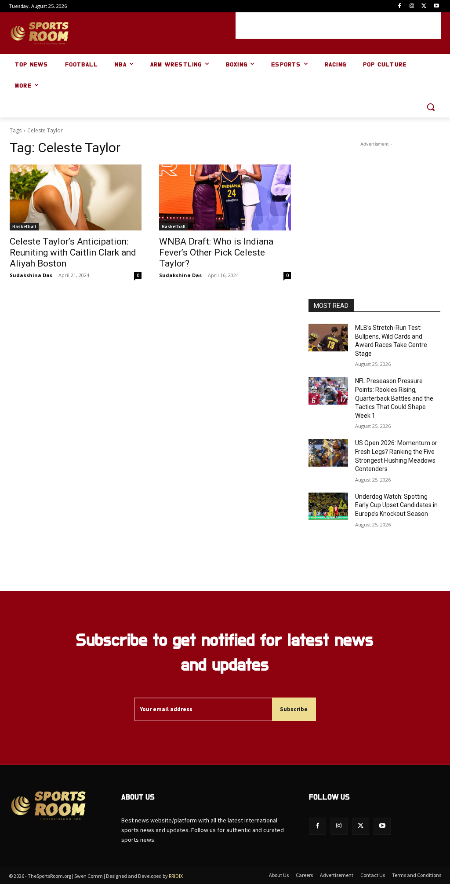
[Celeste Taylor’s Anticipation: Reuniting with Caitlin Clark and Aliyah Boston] (76, 197)
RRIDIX (176, 876)
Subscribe (294, 709)
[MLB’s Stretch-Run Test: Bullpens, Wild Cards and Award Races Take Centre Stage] (328, 337)
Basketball (24, 226)
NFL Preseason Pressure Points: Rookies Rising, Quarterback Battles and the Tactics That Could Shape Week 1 (394, 398)
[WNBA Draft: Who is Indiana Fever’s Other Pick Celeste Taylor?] (225, 197)
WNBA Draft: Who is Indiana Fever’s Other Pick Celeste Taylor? (216, 252)
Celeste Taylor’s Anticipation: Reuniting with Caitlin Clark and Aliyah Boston (73, 252)
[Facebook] (400, 6)
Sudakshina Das (31, 275)
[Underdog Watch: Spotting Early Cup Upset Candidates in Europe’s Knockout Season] (328, 506)
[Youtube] (436, 6)
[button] (430, 106)
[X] (424, 6)
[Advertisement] (338, 25)
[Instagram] (412, 6)
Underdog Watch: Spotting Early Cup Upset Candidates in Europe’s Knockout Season (396, 505)
